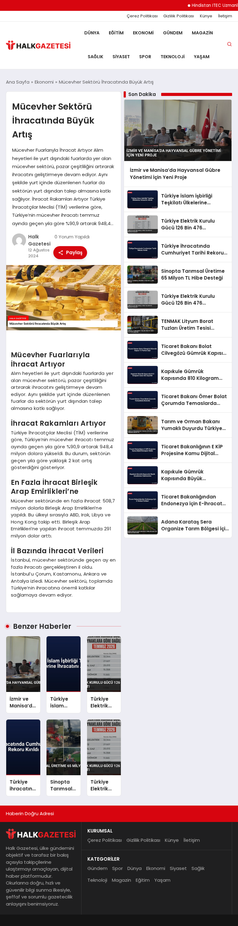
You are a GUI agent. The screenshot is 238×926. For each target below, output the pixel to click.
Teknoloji (173, 57)
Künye (206, 16)
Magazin (202, 33)
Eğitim (116, 33)
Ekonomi (143, 33)
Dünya (91, 33)
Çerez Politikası (142, 16)
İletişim (225, 16)
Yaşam (201, 57)
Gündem (173, 33)
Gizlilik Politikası (178, 16)
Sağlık (95, 57)
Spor (145, 57)
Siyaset (121, 57)
